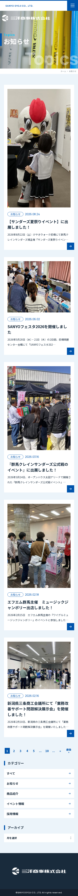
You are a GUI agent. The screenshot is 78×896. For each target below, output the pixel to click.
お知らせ (12, 783)
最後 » (68, 751)
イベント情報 (15, 803)
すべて (11, 773)
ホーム (63, 71)
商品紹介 (12, 793)
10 (47, 751)
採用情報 (12, 814)
